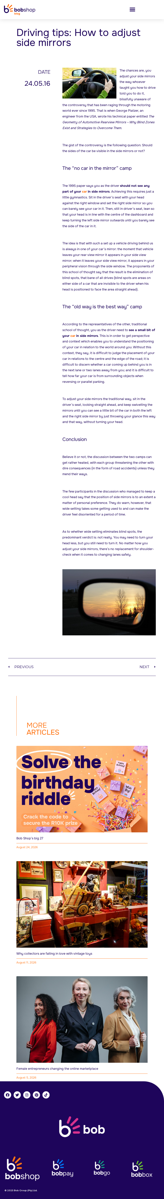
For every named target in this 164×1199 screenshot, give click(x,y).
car (84, 191)
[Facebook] (7, 1095)
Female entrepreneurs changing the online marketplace (57, 1069)
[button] (132, 9)
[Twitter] (17, 1095)
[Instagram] (26, 1095)
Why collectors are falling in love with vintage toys (54, 953)
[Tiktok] (46, 1095)
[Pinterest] (36, 1095)
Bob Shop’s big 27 (29, 838)
